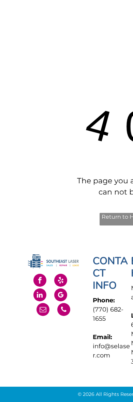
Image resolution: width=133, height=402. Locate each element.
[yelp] (60, 281)
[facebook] (39, 281)
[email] (42, 310)
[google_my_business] (60, 295)
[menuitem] (96, 21)
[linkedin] (39, 295)
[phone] (63, 310)
